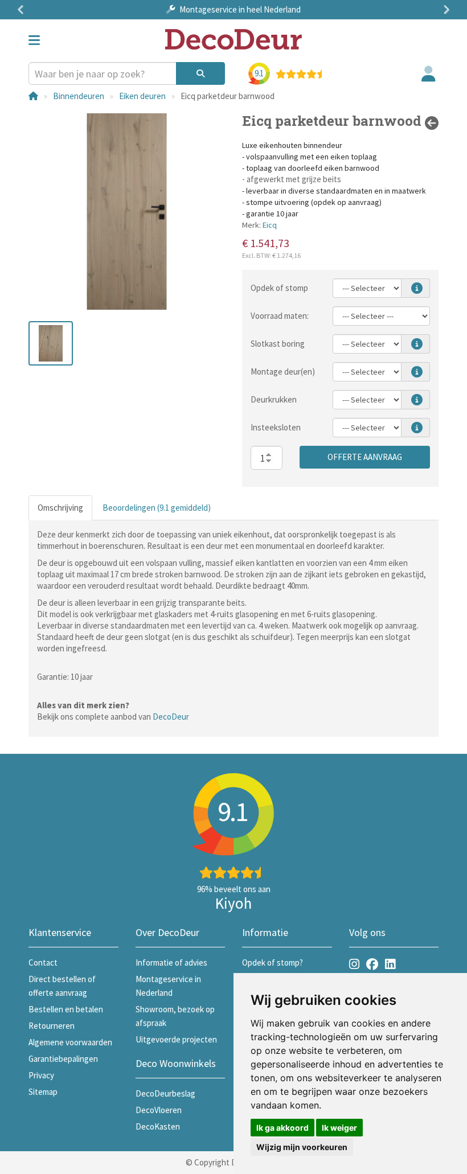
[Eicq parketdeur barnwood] (126, 211)
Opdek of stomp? (272, 962)
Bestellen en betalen (65, 1009)
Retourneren (51, 1025)
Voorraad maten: (280, 315)
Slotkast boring (278, 343)
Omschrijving (60, 507)
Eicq (270, 225)
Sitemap (43, 1091)
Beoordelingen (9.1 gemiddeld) (157, 507)
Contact (43, 962)
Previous (22, 9)
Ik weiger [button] (339, 1127)
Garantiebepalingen (63, 1058)
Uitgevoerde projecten (176, 1039)
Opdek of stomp (279, 287)
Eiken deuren (142, 96)
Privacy (41, 1075)
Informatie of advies (171, 962)
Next (444, 9)
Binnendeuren (78, 96)
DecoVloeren (159, 1110)
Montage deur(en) (283, 371)
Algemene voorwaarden (70, 1042)
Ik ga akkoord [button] (282, 1127)
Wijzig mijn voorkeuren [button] (301, 1147)
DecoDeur (171, 716)
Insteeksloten (276, 427)
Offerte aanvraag (364, 456)
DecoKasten (158, 1126)
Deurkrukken (274, 399)
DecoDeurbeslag (165, 1093)
